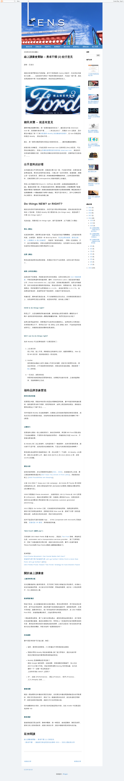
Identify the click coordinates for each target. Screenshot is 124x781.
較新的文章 (27, 761)
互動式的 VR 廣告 (35, 522)
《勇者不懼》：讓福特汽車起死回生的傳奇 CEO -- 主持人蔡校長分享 (49, 742)
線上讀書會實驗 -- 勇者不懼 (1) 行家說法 (39, 739)
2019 (90, 213)
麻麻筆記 (76, 47)
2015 (90, 268)
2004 (60, 472)
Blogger (65, 774)
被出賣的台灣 (92, 171)
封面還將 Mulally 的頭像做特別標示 (53, 133)
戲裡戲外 (57, 47)
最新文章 (29, 47)
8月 (91, 249)
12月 (91, 220)
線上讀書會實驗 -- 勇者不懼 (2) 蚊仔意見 (95, 229)
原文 (44, 562)
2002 (54, 472)
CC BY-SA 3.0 (28, 769)
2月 (91, 262)
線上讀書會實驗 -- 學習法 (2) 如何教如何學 (94, 116)
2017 (90, 215)
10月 (91, 225)
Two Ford (65, 536)
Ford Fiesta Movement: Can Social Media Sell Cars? (44, 556)
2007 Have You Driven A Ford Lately (55, 475)
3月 (91, 259)
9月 (91, 246)
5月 (91, 254)
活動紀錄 (38, 47)
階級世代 (91, 159)
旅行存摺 (67, 47)
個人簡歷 (95, 47)
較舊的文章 (77, 761)
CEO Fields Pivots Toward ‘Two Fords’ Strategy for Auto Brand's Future (52, 565)
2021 (90, 207)
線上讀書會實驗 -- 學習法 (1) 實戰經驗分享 (94, 145)
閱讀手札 (48, 47)
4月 (91, 256)
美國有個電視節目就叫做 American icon (57, 150)
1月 (91, 264)
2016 (90, 218)
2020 (90, 210)
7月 (91, 251)
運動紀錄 (86, 47)
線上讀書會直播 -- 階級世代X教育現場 (95, 241)
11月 (91, 223)
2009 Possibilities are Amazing (41, 477)
